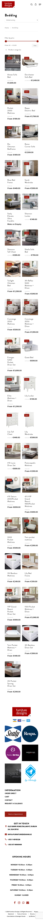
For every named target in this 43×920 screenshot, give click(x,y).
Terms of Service (22, 914)
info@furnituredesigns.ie (20, 834)
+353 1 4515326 (14, 839)
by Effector (32, 916)
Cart (7, 797)
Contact (8, 800)
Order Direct (10, 793)
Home (7, 28)
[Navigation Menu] (40, 4)
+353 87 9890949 (15, 845)
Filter (35, 45)
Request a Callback (14, 803)
